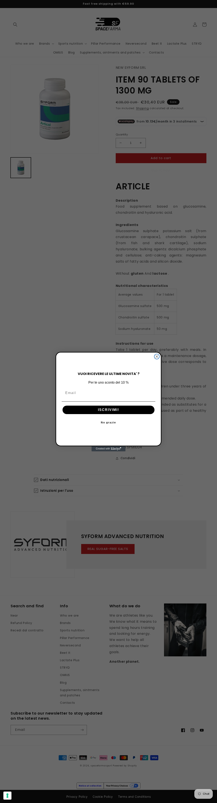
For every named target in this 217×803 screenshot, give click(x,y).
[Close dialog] (156, 356)
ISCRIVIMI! (108, 410)
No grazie (108, 422)
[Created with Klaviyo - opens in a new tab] (108, 448)
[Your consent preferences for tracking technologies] (7, 796)
